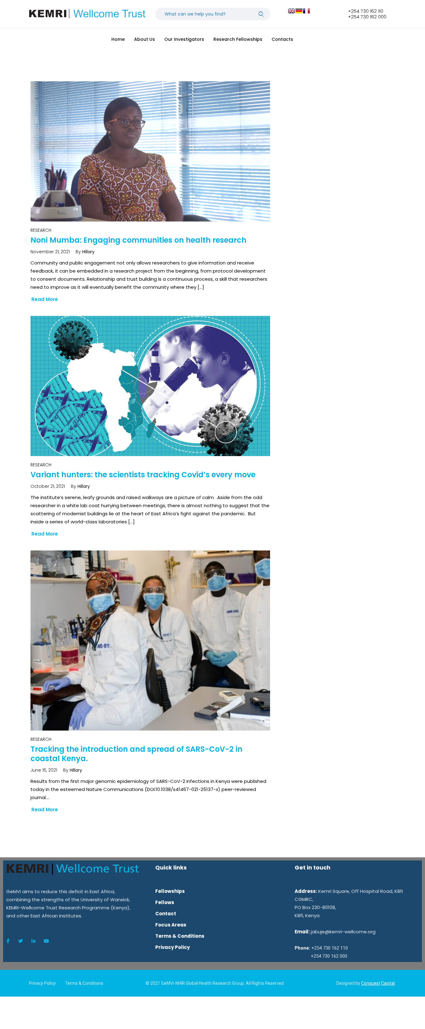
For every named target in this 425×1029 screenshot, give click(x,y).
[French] (306, 10)
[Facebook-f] (7, 941)
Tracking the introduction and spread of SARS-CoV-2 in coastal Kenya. (136, 754)
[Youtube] (46, 941)
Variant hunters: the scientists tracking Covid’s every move (142, 474)
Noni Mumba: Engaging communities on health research (138, 240)
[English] (291, 10)
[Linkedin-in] (33, 941)
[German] (299, 10)
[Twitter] (20, 941)
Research (40, 230)
